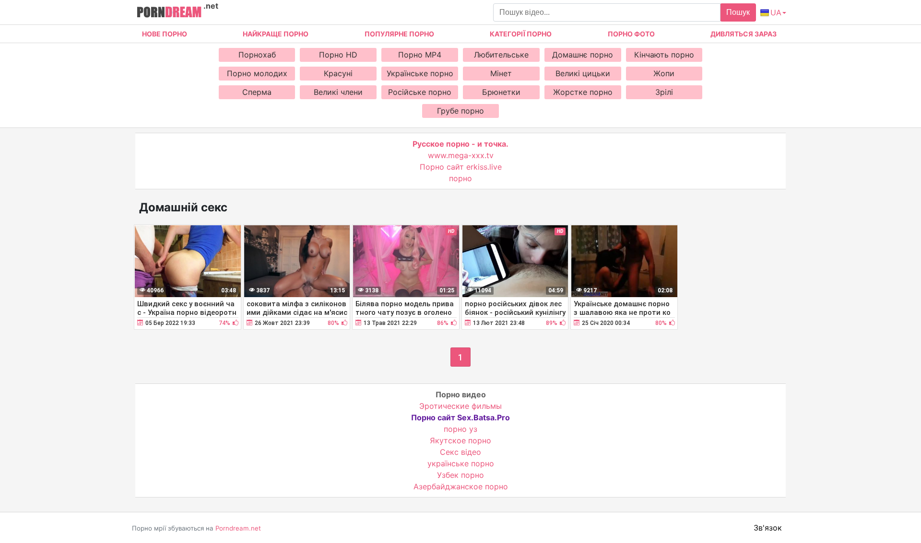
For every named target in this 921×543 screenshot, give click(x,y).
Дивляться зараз (743, 34)
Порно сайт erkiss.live (461, 167)
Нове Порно (164, 34)
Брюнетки (501, 92)
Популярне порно (399, 34)
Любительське (501, 54)
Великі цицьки (582, 73)
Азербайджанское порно (460, 486)
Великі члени (338, 92)
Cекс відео (460, 452)
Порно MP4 (419, 54)
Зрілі (664, 92)
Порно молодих (257, 73)
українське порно (460, 463)
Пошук (738, 12)
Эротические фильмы (460, 406)
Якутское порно (460, 440)
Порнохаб (257, 54)
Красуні (338, 73)
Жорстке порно (583, 92)
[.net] (169, 13)
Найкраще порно (275, 34)
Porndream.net (238, 528)
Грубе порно (460, 111)
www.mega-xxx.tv (461, 155)
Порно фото (631, 34)
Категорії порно (521, 34)
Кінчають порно (664, 54)
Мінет (501, 73)
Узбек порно (460, 475)
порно (460, 178)
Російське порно (419, 92)
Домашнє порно (582, 54)
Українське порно (420, 73)
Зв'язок (768, 527)
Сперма (257, 92)
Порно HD (338, 54)
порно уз (460, 429)
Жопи (663, 73)
